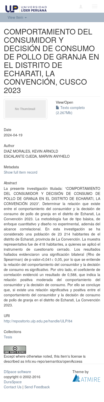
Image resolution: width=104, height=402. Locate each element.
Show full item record (20, 172)
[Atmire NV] (86, 377)
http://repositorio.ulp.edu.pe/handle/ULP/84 (38, 320)
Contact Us (12, 386)
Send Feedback (37, 386)
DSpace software (17, 371)
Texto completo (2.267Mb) (70, 110)
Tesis (8, 336)
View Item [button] (16, 17)
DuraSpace (13, 381)
